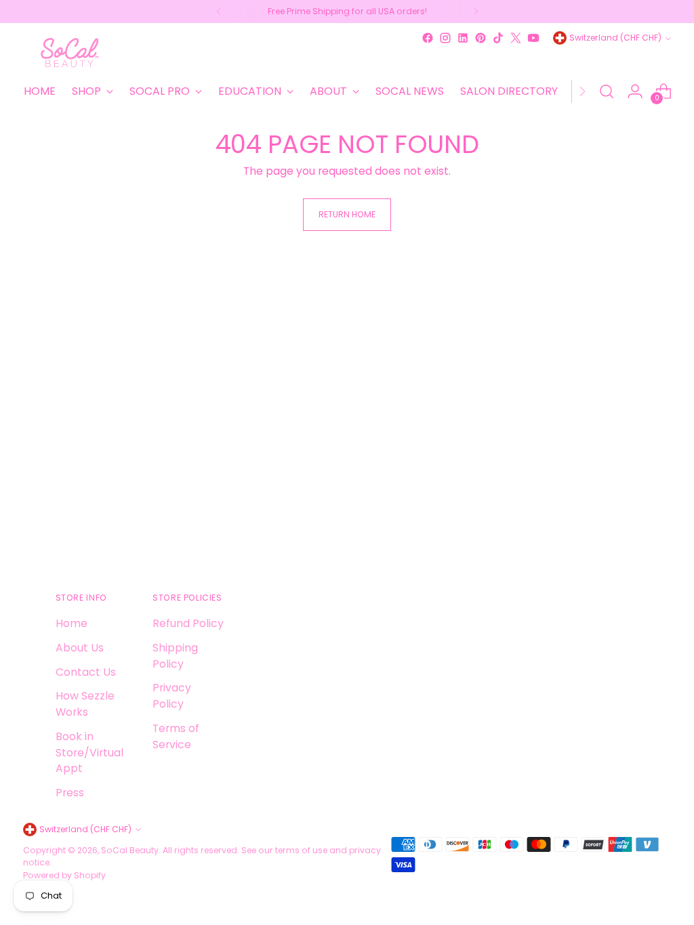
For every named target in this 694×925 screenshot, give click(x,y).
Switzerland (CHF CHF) (615, 37)
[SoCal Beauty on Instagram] (445, 38)
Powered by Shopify (64, 875)
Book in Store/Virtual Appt (89, 752)
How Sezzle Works (85, 704)
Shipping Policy (175, 656)
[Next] (476, 11)
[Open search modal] (606, 91)
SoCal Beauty (130, 850)
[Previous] (219, 11)
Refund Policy (188, 623)
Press (70, 792)
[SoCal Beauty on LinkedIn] (463, 38)
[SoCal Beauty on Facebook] (428, 38)
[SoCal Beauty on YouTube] (533, 38)
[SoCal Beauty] (70, 52)
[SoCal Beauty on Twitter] (516, 38)
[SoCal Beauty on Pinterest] (480, 38)
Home (71, 623)
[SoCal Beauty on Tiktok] (498, 38)
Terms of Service (175, 736)
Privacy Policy (171, 696)
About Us (80, 647)
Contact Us (86, 672)
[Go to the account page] (635, 91)
